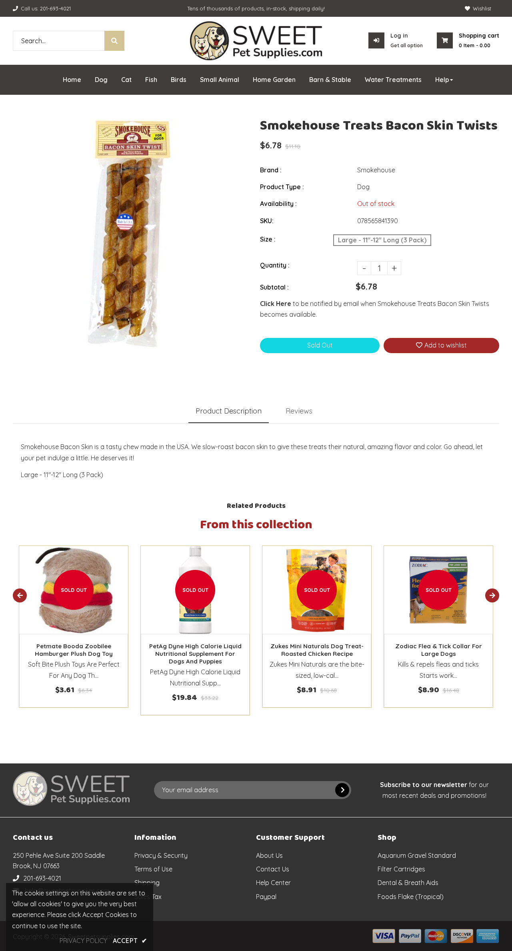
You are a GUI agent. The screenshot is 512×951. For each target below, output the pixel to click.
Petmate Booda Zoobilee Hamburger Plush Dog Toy (74, 649)
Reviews (299, 411)
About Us (269, 855)
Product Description (229, 411)
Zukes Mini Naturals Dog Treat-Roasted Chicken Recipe (317, 649)
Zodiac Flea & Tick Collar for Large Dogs (438, 649)
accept (130, 941)
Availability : (278, 204)
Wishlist (482, 8)
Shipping (147, 883)
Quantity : (275, 265)
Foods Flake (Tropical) (411, 897)
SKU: (267, 221)
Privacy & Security (161, 855)
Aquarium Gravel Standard (417, 855)
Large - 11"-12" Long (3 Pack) (382, 240)
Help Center (273, 883)
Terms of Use (153, 869)
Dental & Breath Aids (408, 883)
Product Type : (282, 187)
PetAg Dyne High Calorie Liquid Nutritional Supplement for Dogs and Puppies (195, 653)
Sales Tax (148, 897)
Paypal (266, 897)
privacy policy (83, 941)
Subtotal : (274, 287)
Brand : (271, 170)
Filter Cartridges (401, 869)
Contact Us (272, 869)
